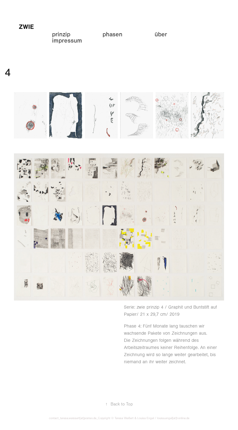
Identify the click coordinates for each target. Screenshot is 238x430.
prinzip (61, 34)
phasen (112, 34)
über (161, 34)
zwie (26, 26)
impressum (67, 40)
